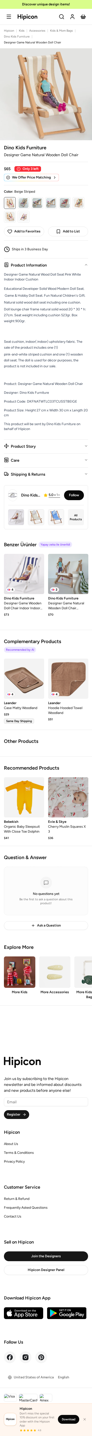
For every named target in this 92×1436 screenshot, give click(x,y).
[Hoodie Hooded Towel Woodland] (68, 679)
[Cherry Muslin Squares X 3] (68, 797)
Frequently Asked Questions (26, 1208)
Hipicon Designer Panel (46, 1270)
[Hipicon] (27, 17)
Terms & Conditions (19, 1153)
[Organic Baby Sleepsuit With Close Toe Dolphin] (24, 797)
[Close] (84, 1419)
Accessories (37, 30)
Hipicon (9, 30)
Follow (74, 495)
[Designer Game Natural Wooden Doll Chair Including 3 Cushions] (68, 574)
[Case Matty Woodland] (24, 679)
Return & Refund (16, 1199)
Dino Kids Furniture (17, 36)
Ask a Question (49, 925)
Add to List (71, 231)
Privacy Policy (14, 1161)
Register (13, 1114)
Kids (22, 30)
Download (68, 1419)
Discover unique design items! (46, 4)
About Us (11, 1144)
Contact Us (12, 1216)
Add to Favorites (27, 231)
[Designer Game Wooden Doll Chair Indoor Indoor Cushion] (24, 574)
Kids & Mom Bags (61, 30)
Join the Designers (46, 1256)
